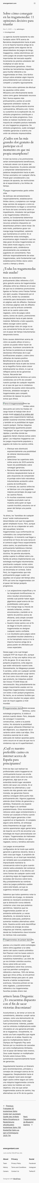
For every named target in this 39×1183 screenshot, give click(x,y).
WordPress (16, 1179)
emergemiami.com (9, 3)
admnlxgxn (20, 29)
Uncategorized (10, 32)
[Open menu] (34, 3)
